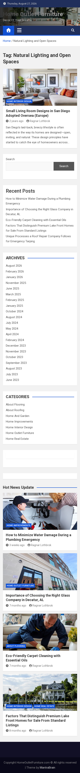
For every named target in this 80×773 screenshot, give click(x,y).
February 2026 (15, 271)
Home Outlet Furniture (33, 14)
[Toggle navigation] (19, 30)
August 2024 (14, 317)
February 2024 (15, 340)
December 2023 (16, 345)
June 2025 (12, 288)
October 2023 (14, 357)
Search (10, 159)
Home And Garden (17, 416)
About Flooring (15, 404)
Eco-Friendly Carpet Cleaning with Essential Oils (36, 220)
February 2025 (15, 300)
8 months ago (17, 730)
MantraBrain (47, 767)
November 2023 (16, 351)
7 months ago (17, 605)
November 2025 (16, 283)
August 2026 (14, 265)
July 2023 (12, 374)
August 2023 (14, 368)
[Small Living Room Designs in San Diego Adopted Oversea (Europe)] (40, 87)
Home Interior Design (19, 101)
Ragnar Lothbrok (40, 121)
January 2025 (14, 305)
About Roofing (15, 410)
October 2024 (14, 311)
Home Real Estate (17, 439)
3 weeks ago (17, 545)
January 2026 (14, 277)
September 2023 (16, 363)
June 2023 (12, 380)
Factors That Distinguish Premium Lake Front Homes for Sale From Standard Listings (37, 720)
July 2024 (12, 323)
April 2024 (12, 334)
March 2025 (13, 294)
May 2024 (12, 328)
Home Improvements (19, 421)
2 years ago (16, 121)
